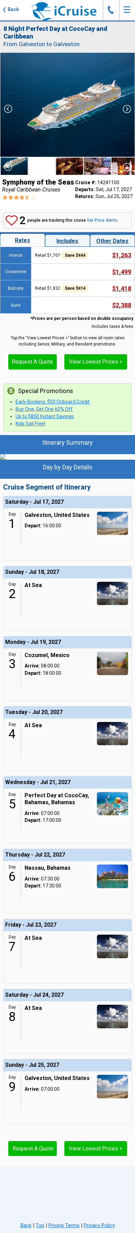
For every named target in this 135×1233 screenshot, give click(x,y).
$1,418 (121, 288)
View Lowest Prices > (95, 361)
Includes (67, 241)
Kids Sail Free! (30, 423)
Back (26, 1225)
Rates (22, 240)
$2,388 (121, 305)
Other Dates (112, 241)
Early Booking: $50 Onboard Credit (53, 402)
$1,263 (121, 255)
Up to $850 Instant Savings (45, 416)
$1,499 (121, 271)
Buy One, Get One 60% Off (44, 409)
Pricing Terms (64, 1225)
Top (40, 1225)
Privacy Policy (99, 1225)
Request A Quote (32, 361)
